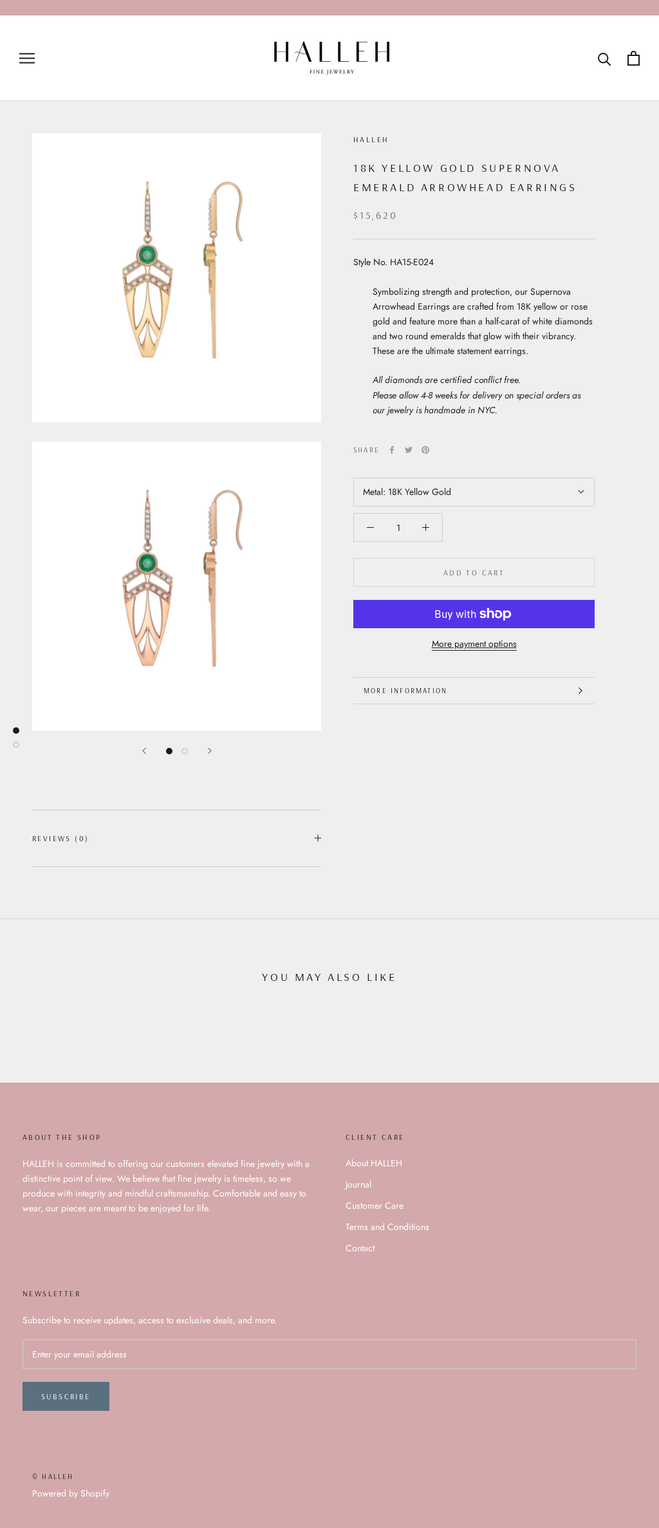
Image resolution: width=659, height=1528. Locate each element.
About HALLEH (374, 1163)
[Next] (210, 751)
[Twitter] (409, 450)
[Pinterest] (425, 450)
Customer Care (375, 1205)
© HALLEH (53, 1476)
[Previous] (144, 751)
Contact (360, 1248)
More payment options (474, 643)
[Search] (604, 58)
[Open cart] (633, 58)
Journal (358, 1184)
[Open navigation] (27, 58)
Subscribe (66, 1396)
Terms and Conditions (387, 1226)
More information (405, 690)
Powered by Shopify (70, 1493)
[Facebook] (392, 450)
